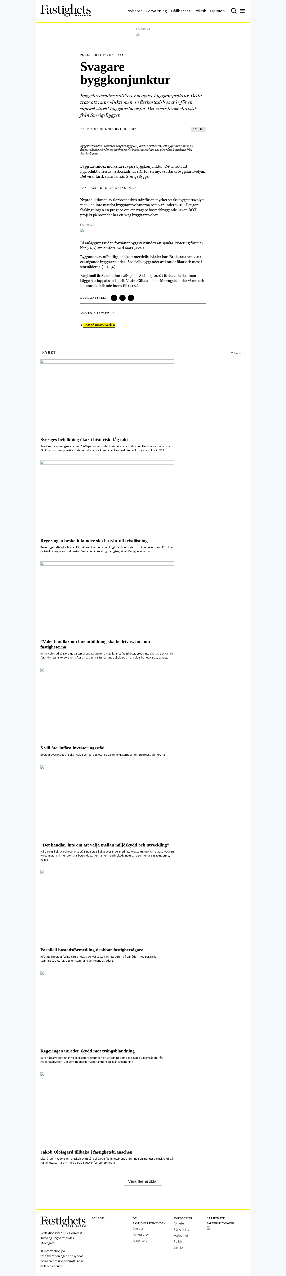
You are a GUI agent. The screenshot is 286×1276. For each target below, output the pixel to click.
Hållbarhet (180, 10)
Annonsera (140, 1241)
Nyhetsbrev (141, 1234)
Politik (200, 10)
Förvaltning (156, 10)
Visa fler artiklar (143, 1181)
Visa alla (238, 352)
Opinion (217, 10)
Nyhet (198, 129)
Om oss (138, 1228)
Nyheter (134, 10)
